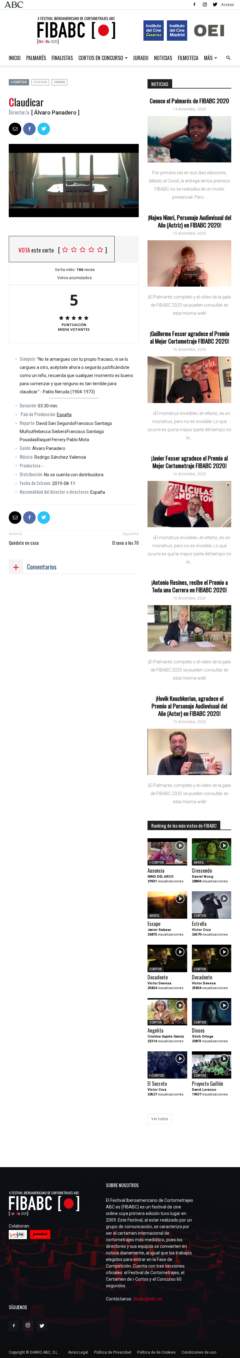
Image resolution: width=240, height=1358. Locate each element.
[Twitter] (215, 4)
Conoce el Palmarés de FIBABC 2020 (189, 100)
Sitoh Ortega (202, 1036)
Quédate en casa (24, 542)
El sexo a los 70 (125, 542)
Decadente (158, 977)
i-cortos (19, 82)
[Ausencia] (167, 851)
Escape (154, 923)
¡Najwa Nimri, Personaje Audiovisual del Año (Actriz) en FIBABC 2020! (189, 221)
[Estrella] (212, 905)
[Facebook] (194, 4)
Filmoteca (188, 58)
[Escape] (167, 905)
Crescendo (202, 870)
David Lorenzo (204, 1090)
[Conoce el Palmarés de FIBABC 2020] (189, 139)
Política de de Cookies (156, 1352)
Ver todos (159, 1119)
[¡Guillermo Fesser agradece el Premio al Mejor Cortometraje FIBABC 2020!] (189, 379)
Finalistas (62, 58)
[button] (228, 58)
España (64, 414)
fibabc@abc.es (147, 1298)
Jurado (140, 58)
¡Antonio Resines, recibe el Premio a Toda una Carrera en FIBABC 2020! (189, 586)
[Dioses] (212, 1011)
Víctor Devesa (159, 983)
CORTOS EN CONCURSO (100, 58)
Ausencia (156, 870)
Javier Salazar (159, 930)
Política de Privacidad (112, 1352)
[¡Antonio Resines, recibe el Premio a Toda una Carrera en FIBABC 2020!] (189, 628)
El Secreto (157, 1083)
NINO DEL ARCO (160, 877)
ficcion (40, 82)
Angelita (155, 1030)
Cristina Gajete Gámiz (166, 1036)
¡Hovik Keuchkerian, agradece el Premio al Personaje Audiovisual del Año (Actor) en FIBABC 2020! (189, 705)
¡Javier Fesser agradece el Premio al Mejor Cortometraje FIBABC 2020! (189, 461)
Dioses (198, 1030)
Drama (59, 82)
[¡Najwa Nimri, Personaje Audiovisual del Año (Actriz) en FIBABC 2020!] (189, 263)
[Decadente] (167, 958)
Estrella (199, 923)
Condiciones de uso (199, 1352)
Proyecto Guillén (207, 1083)
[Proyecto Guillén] (212, 1065)
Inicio (15, 58)
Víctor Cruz (201, 930)
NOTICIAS (163, 58)
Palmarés (36, 58)
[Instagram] (204, 4)
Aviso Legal (78, 1352)
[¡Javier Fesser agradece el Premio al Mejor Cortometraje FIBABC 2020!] (189, 504)
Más (208, 58)
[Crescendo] (212, 851)
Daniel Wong (202, 877)
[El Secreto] (167, 1065)
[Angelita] (167, 1011)
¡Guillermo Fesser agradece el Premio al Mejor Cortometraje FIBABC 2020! (189, 337)
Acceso (227, 4)
